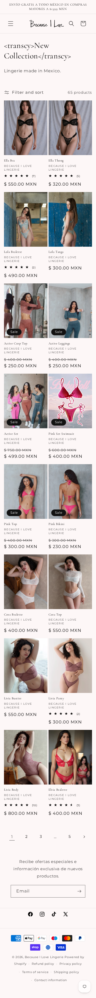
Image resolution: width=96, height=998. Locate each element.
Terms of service (35, 972)
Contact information (50, 980)
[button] (11, 23)
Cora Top (55, 614)
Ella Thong (56, 160)
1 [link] (12, 836)
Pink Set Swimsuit (61, 434)
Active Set (11, 434)
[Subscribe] (79, 891)
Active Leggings (59, 343)
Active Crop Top (15, 343)
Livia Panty (56, 698)
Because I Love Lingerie (44, 957)
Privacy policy (70, 964)
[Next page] (84, 837)
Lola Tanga (56, 252)
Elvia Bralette (58, 789)
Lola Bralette (13, 252)
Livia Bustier (13, 698)
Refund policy (43, 964)
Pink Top (10, 524)
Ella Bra (9, 160)
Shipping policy (66, 972)
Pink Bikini (57, 524)
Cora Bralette (13, 614)
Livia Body (11, 789)
